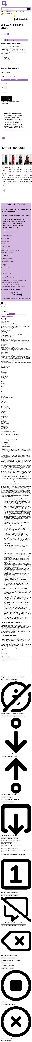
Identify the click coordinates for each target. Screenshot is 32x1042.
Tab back (3, 848)
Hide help (3, 715)
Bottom (10, 838)
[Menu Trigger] (4, 3)
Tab (2, 843)
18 (14, 76)
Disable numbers (12, 925)
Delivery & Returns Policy (7, 261)
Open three (16, 895)
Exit (2, 1040)
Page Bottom (16, 838)
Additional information (9, 40)
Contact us (3, 270)
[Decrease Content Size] (1, 371)
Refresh (7, 968)
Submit (6, 963)
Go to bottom (4, 838)
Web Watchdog (26, 298)
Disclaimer (3, 264)
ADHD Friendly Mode (6, 344)
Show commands (13, 679)
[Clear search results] (1, 364)
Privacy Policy (4, 260)
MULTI (10, 72)
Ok (10, 963)
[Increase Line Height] (1, 385)
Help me (6, 679)
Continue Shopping (7, 316)
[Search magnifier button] (28, 9)
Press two (10, 895)
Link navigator (4, 428)
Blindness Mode (4, 352)
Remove (13, 958)
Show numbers (4, 854)
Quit (5, 1040)
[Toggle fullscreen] (2, 653)
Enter (2, 963)
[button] (10, 101)
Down (9, 756)
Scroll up (3, 797)
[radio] (6, 84)
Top (7, 802)
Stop (2, 1004)
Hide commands (10, 715)
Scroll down (3, 756)
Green (6, 72)
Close (8, 1040)
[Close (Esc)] (6, 653)
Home (2, 11)
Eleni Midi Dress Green (5, 169)
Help (2, 679)
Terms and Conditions (6, 258)
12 (8, 76)
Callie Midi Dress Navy (19, 168)
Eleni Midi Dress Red (12, 168)
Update (12, 968)
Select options (6, 164)
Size (2, 87)
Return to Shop (12, 314)
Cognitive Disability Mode (7, 336)
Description (6, 39)
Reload (2, 968)
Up (7, 797)
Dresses (7, 11)
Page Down (14, 756)
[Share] (4, 653)
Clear (4, 92)
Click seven (4, 895)
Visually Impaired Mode (6, 329)
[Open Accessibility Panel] (1, 652)
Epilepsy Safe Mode (5, 321)
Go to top (3, 802)
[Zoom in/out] (1, 653)
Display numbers (13, 854)
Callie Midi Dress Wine (27, 168)
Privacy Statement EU (6, 267)
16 (12, 76)
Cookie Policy (4, 266)
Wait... (17, 658)
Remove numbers (21, 925)
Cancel (6, 1004)
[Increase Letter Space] (1, 390)
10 (6, 76)
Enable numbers (21, 854)
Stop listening (12, 1004)
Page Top (12, 802)
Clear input (3, 958)
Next (5, 843)
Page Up (11, 797)
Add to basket (7, 98)
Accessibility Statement (13, 434)
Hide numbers (4, 925)
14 (10, 76)
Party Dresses (15, 11)
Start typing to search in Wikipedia (23, 362)
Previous (9, 848)
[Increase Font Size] (1, 380)
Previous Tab (15, 848)
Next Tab (9, 843)
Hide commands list (19, 715)
